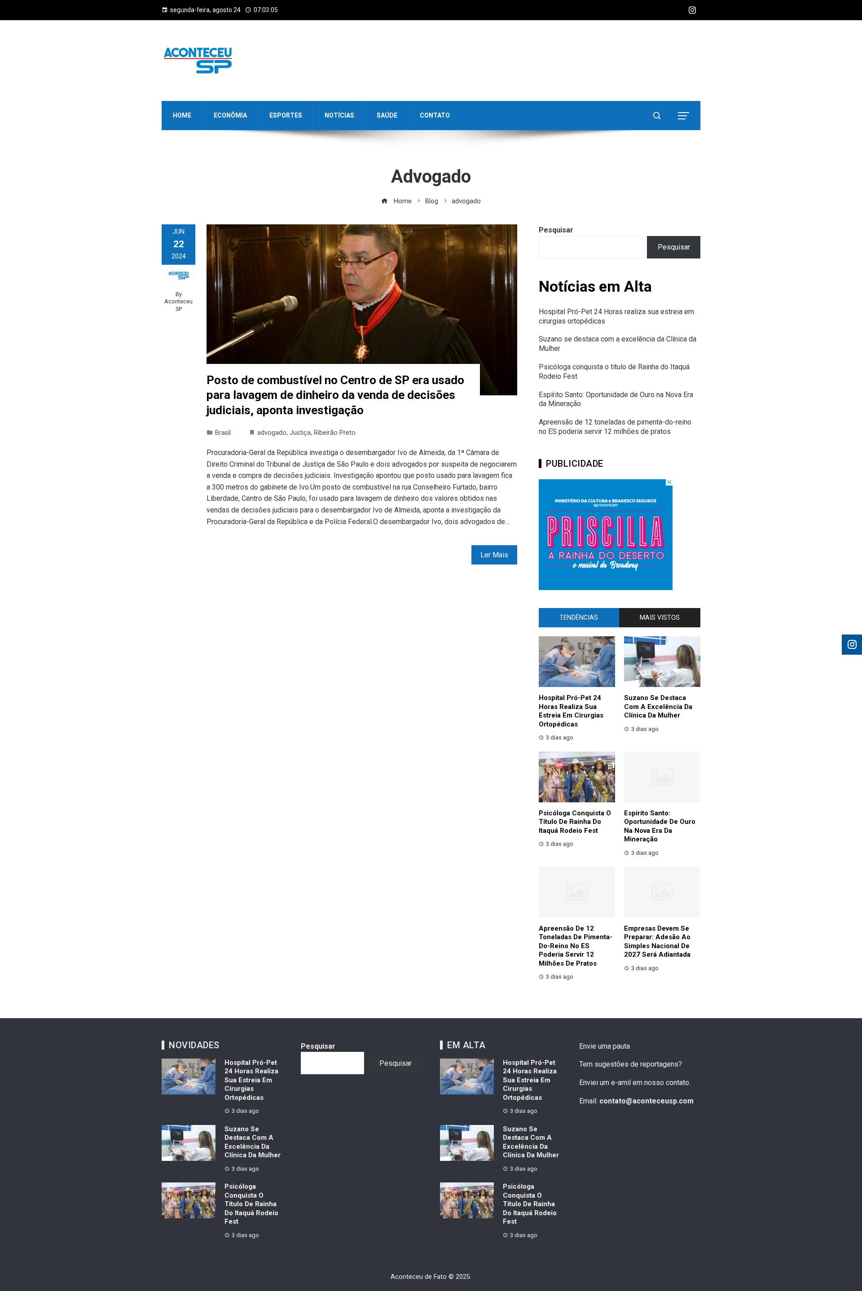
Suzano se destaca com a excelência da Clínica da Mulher (658, 706)
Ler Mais (494, 555)
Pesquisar (556, 230)
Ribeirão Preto (335, 433)
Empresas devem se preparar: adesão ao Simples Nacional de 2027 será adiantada (657, 941)
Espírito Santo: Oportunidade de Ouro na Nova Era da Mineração (659, 826)
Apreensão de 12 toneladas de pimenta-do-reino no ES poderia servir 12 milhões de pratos (615, 427)
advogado (271, 433)
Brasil (223, 433)
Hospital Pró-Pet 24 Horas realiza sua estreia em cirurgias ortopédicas (571, 711)
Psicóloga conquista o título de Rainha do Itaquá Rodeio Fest (575, 822)
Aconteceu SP (178, 305)
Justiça (300, 433)
